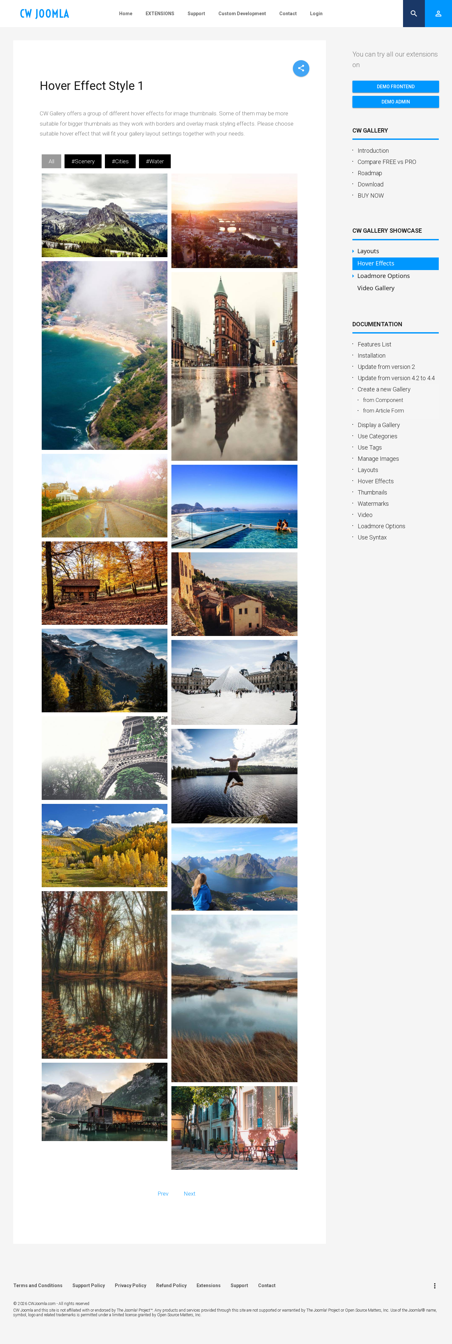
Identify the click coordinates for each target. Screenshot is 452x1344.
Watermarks (373, 503)
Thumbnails (372, 492)
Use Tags (370, 447)
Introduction (373, 150)
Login (316, 13)
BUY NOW (371, 195)
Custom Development (242, 13)
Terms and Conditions (38, 1285)
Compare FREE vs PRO (387, 161)
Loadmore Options (381, 526)
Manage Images (378, 458)
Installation (371, 355)
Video (365, 514)
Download (371, 184)
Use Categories (377, 436)
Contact (288, 13)
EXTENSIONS (160, 13)
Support (196, 13)
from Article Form (383, 411)
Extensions (209, 1285)
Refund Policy (171, 1285)
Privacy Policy (130, 1285)
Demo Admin (395, 101)
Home (125, 13)
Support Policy (88, 1285)
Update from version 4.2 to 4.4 (396, 378)
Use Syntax (372, 537)
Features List (374, 344)
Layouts (368, 469)
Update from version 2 (386, 366)
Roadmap (370, 173)
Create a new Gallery (384, 389)
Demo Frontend (395, 86)
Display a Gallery (379, 424)
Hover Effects (376, 481)
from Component (383, 400)
